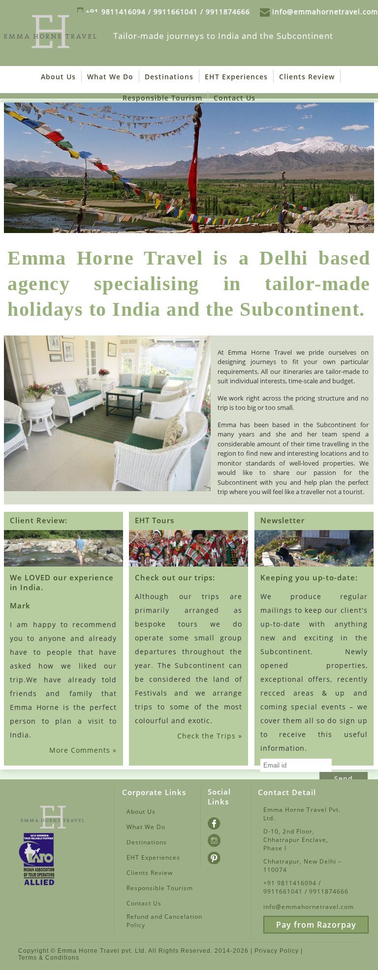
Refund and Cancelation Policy (164, 920)
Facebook (221, 822)
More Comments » (83, 750)
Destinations (169, 76)
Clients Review (307, 76)
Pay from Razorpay (316, 924)
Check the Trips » (209, 735)
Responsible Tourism (162, 97)
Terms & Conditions (48, 957)
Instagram (221, 839)
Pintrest (221, 856)
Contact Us (234, 97)
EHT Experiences (236, 76)
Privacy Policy (276, 950)
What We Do (110, 76)
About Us (58, 76)
